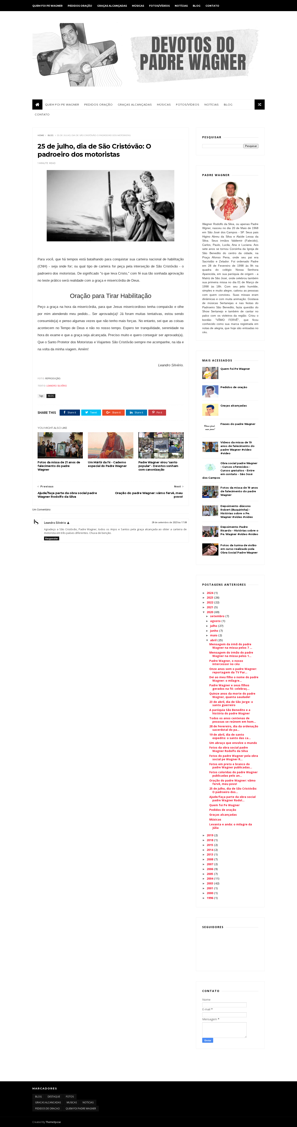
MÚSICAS (138, 5)
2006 (210, 869)
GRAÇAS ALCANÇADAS (112, 5)
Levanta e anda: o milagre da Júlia (230, 826)
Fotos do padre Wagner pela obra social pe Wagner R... (233, 757)
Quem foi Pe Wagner (235, 368)
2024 (210, 593)
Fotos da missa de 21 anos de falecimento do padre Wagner (59, 466)
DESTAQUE (54, 1096)
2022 (210, 602)
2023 (210, 597)
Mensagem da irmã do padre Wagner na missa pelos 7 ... (230, 646)
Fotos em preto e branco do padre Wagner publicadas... (230, 765)
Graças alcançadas (233, 405)
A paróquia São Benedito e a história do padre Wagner (229, 711)
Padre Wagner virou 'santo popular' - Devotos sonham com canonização (158, 466)
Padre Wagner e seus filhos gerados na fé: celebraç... (229, 687)
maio (214, 635)
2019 (210, 835)
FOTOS (70, 1096)
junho (214, 631)
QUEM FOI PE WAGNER (47, 5)
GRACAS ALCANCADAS (48, 1102)
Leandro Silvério (55, 522)
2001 (210, 888)
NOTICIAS (88, 1102)
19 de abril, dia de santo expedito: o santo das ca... (230, 736)
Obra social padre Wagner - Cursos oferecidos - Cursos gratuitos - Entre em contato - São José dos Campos (229, 470)
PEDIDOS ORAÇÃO (80, 5)
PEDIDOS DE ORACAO (47, 1108)
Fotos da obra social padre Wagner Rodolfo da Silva (228, 749)
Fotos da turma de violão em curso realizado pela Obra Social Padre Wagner (238, 549)
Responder (51, 538)
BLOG (196, 5)
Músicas (215, 819)
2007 (210, 864)
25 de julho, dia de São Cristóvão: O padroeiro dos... (233, 790)
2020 (210, 612)
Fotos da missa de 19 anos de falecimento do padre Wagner (239, 491)
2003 (210, 883)
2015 (210, 845)
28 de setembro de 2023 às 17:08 (169, 522)
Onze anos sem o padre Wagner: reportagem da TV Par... (233, 670)
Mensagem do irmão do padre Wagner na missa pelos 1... (231, 654)
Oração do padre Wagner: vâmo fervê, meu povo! (232, 782)
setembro (217, 616)
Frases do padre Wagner (237, 424)
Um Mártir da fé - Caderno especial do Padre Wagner (107, 464)
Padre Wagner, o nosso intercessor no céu (226, 662)
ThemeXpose (53, 1122)
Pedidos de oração (233, 387)
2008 (210, 859)
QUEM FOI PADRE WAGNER (81, 1108)
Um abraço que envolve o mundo (233, 743)
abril (213, 640)
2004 (210, 878)
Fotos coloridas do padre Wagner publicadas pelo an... (233, 773)
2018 (210, 840)
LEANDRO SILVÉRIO (56, 385)
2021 (210, 607)
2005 (210, 874)
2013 (210, 854)
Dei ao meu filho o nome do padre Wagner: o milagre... (233, 678)
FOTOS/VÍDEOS (159, 5)
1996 (210, 898)
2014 (210, 850)
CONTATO (212, 5)
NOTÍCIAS (181, 5)
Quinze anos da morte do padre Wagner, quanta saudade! (232, 695)
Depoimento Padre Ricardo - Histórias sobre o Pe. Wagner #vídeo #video (239, 530)
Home (41, 135)
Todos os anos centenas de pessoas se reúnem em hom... (232, 720)
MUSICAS (72, 1102)
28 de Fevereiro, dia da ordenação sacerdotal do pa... (233, 728)
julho (214, 626)
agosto (215, 621)
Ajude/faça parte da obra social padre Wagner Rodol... (232, 798)
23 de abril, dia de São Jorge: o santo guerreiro (231, 703)
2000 (210, 893)
